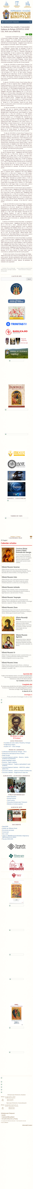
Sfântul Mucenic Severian (11, 567)
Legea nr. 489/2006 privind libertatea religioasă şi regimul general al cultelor (15, 836)
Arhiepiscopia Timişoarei (8, 1113)
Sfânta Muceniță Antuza (21, 618)
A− (27, 34)
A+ (30, 34)
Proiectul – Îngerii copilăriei (9, 762)
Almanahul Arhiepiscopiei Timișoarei (17, 802)
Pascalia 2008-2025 (7, 839)
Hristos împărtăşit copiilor (9, 760)
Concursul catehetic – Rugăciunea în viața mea (15, 772)
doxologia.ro (28, 695)
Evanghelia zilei (27, 684)
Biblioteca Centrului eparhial (15, 804)
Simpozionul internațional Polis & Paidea (13, 753)
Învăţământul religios (9, 744)
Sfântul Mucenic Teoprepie (11, 597)
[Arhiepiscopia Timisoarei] (6, 4)
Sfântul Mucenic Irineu (10, 663)
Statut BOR (5, 826)
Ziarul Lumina (11, 800)
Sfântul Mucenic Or (8, 652)
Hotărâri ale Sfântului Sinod (9, 828)
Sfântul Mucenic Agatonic (21, 636)
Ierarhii (3, 1115)
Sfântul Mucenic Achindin (11, 587)
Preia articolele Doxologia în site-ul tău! (19, 697)
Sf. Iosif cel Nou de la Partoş (10, 1118)
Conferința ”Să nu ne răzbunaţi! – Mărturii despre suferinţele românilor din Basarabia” (8, 270)
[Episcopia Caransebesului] (28, 4)
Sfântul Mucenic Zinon (9, 607)
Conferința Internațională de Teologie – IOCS (14, 751)
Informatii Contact (27, 1125)
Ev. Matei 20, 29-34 (27, 691)
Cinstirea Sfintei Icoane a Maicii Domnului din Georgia (23, 550)
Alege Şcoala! (6, 755)
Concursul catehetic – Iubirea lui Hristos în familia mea (17, 770)
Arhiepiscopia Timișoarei (11, 22)
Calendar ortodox (8, 543)
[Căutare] (30, 22)
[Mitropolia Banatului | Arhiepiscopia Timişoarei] (16, 14)
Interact (6, 1122)
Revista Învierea (11, 798)
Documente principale (8, 830)
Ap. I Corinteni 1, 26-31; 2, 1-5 (24, 680)
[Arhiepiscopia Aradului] (17, 4)
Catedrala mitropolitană (8, 1117)
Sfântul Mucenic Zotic (9, 577)
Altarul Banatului (11, 796)
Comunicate (5, 832)
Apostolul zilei (27, 674)
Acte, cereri (5, 834)
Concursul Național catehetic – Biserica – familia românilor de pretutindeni (15, 758)
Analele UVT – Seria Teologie (12, 746)
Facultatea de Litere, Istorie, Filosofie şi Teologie (17, 742)
